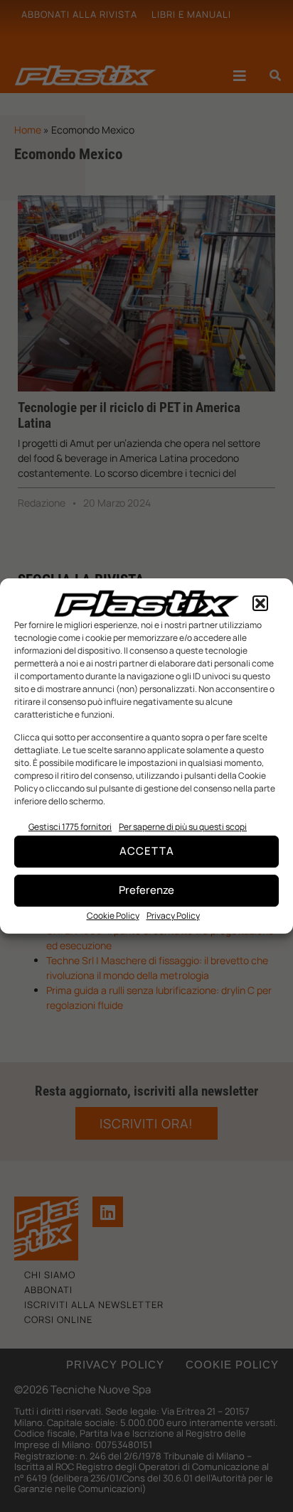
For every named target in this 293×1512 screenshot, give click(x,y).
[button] (260, 603)
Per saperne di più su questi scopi (183, 827)
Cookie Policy (113, 915)
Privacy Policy (173, 915)
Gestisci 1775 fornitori (70, 827)
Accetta (146, 850)
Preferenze (146, 889)
